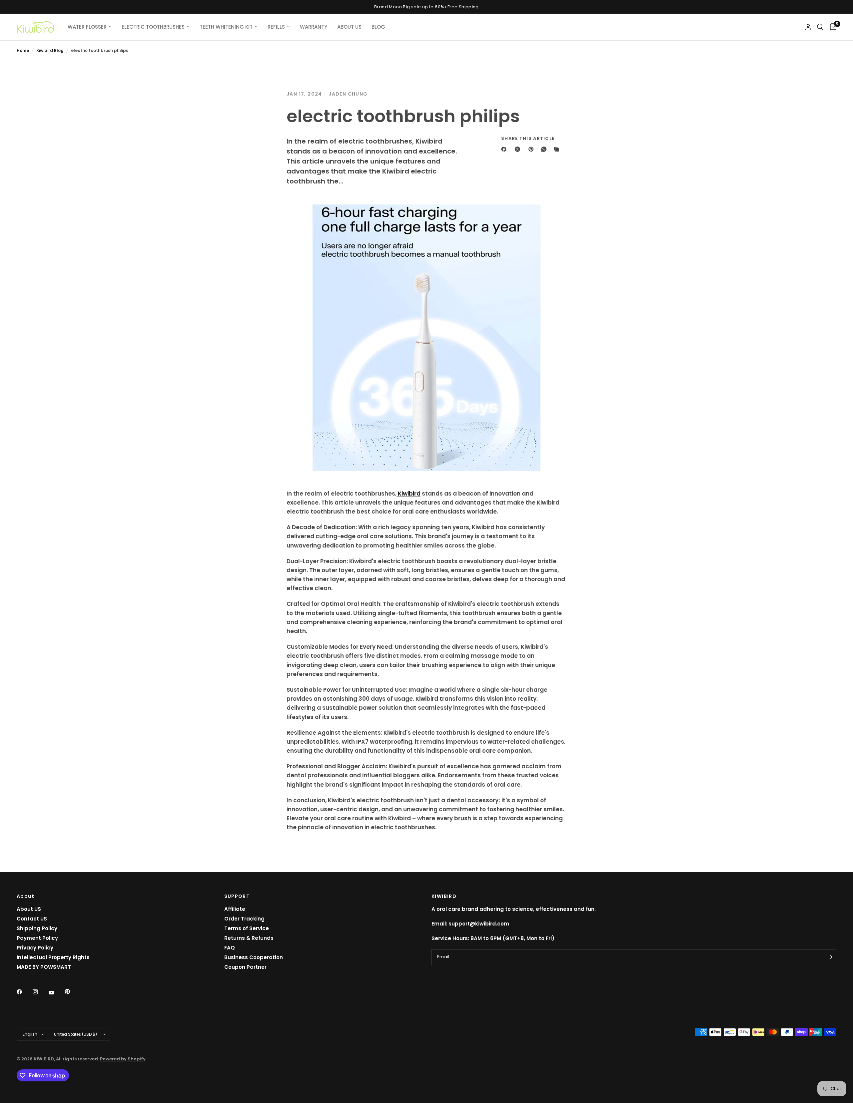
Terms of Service (246, 928)
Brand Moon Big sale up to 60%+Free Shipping (426, 7)
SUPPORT (237, 896)
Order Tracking (244, 918)
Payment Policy (37, 937)
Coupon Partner (245, 966)
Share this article (527, 138)
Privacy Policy (35, 947)
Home (23, 50)
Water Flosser (87, 26)
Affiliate (234, 909)
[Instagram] (40, 991)
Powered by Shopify (123, 1059)
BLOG (378, 26)
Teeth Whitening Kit (226, 26)
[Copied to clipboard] (558, 149)
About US (29, 909)
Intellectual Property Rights (53, 957)
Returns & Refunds (249, 937)
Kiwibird (409, 494)
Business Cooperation (253, 957)
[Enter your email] (829, 957)
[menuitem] (90, 27)
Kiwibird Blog (50, 50)
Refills (276, 26)
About (25, 896)
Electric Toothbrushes (153, 26)
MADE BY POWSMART (44, 966)
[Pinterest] (532, 149)
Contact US (32, 918)
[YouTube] (56, 992)
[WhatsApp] (545, 149)
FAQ (229, 947)
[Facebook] (505, 149)
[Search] (820, 27)
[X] (519, 149)
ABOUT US (349, 26)
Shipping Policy (37, 928)
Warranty (313, 26)
